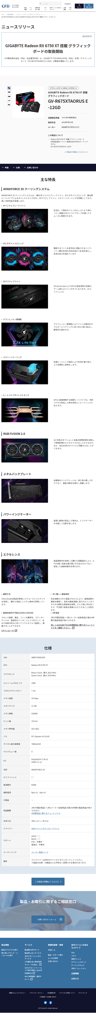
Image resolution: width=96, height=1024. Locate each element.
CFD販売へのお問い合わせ (48, 997)
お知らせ (70, 8)
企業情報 (65, 8)
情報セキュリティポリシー (17, 993)
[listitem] (9, 630)
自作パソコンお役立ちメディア (55, 8)
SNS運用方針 (51, 993)
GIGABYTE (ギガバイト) (70, 127)
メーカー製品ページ (39, 852)
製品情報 (25, 8)
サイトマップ (83, 993)
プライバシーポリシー (37, 993)
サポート (45, 8)
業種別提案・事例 (37, 8)
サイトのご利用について (67, 993)
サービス (31, 8)
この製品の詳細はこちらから (75, 152)
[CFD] (5, 7)
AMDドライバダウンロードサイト (45, 828)
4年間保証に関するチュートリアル (46, 813)
